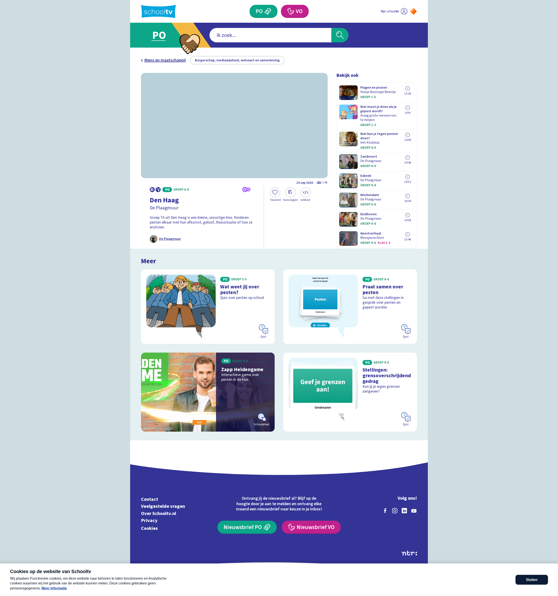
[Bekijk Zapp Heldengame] (208, 392)
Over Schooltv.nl (158, 513)
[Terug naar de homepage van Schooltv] (158, 11)
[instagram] (395, 510)
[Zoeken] (340, 35)
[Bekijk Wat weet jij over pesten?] (208, 306)
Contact (149, 499)
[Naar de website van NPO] (413, 11)
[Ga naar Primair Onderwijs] (163, 35)
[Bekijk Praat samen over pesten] (350, 306)
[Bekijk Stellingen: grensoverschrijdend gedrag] (350, 392)
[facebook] (385, 510)
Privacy (149, 520)
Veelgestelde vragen (163, 506)
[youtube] (414, 510)
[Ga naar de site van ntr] (409, 553)
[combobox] (270, 35)
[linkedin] (404, 510)
